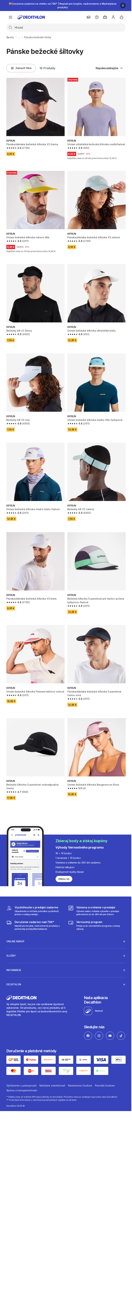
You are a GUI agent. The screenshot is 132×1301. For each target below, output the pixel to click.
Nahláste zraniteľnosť (52, 1089)
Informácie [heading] (13, 963)
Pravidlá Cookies (105, 1089)
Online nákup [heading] (15, 934)
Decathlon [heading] (13, 977)
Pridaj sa (63, 879)
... (19, 37)
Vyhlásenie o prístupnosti (21, 1089)
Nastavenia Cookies (80, 1089)
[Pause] (123, 5)
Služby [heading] (11, 948)
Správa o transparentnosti (21, 1094)
